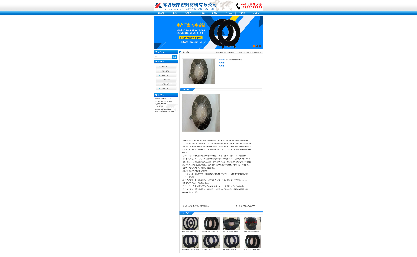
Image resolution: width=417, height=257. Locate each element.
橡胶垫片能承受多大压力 (189, 231)
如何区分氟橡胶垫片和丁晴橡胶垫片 (198, 206)
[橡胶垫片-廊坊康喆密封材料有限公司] (208, 10)
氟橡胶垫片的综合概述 (229, 249)
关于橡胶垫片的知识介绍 (248, 206)
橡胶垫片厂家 (166, 71)
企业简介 (174, 13)
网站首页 (161, 13)
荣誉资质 (242, 13)
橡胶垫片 (164, 67)
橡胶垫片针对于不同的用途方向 (253, 231)
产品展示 (188, 13)
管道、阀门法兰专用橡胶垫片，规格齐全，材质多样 (238, 231)
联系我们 (215, 13)
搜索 (174, 57)
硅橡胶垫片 (165, 88)
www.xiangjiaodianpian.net (166, 112)
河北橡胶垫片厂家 (207, 249)
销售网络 (256, 13)
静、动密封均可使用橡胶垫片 (252, 249)
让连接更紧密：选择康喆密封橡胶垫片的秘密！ (216, 231)
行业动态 (229, 13)
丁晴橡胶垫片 (166, 80)
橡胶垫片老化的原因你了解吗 (190, 249)
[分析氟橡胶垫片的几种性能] (201, 131)
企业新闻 (202, 13)
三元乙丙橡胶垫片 (167, 84)
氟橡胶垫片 (185, 140)
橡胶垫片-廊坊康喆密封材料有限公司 (226, 52)
